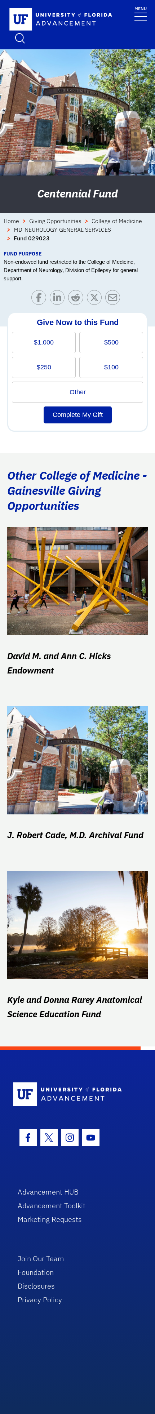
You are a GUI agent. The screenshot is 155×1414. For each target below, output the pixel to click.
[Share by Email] (114, 299)
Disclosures (36, 1286)
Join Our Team (41, 1258)
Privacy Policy (40, 1299)
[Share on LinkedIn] (59, 299)
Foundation (36, 1272)
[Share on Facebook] (40, 299)
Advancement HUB (48, 1192)
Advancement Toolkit (51, 1205)
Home (11, 220)
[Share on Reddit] (77, 299)
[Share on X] (96, 299)
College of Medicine (117, 220)
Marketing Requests (50, 1219)
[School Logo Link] (52, 19)
